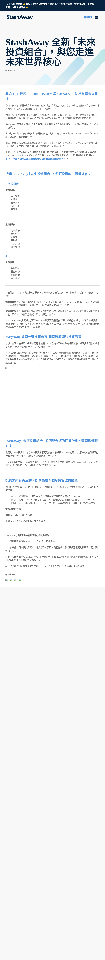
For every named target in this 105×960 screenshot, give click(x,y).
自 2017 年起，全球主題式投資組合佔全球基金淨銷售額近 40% (35, 159)
